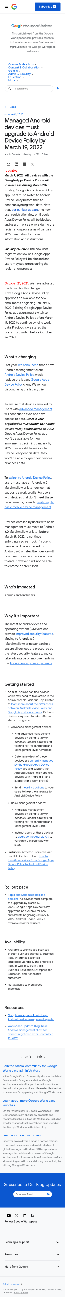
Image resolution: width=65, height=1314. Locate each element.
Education (16, 77)
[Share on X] (32, 164)
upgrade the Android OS (33, 836)
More (13, 80)
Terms (25, 1292)
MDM (37, 154)
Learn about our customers (22, 1135)
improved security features (34, 634)
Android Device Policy (19, 375)
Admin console (12, 154)
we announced (28, 365)
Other (45, 154)
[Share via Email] (8, 164)
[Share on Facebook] (24, 164)
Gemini (14, 71)
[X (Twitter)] (17, 1216)
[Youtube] (9, 1216)
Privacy (17, 1292)
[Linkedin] (25, 1216)
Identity (27, 154)
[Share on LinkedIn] (16, 164)
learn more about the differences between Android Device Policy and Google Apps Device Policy (30, 708)
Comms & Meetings (22, 64)
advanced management (35, 409)
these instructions (33, 787)
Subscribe (47, 7)
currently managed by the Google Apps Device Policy (33, 764)
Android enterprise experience (31, 663)
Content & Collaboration (25, 67)
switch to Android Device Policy (29, 478)
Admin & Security (20, 74)
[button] (32, 1242)
